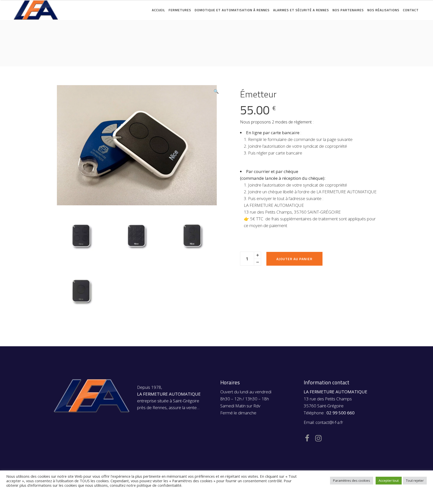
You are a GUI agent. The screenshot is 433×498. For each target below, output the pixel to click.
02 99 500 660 (341, 413)
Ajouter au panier (294, 258)
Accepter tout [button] (389, 480)
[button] (216, 91)
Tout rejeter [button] (415, 480)
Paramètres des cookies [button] (351, 480)
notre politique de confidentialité (154, 485)
